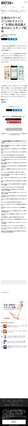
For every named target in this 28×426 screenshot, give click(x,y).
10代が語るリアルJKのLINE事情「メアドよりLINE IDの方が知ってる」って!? (14, 196)
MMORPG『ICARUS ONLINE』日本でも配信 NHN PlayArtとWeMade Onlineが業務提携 (14, 231)
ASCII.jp (7, 405)
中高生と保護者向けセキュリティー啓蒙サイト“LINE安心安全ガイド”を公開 (14, 146)
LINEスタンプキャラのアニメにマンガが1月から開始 (12, 187)
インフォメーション (13, 10)
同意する (14, 422)
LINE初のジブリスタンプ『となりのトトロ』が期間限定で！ (13, 208)
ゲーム (4, 7)
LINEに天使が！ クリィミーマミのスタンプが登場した (13, 225)
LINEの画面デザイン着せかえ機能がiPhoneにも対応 (12, 217)
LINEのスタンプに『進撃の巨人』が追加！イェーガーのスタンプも (13, 214)
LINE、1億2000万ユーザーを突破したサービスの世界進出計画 (13, 149)
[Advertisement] (14, 246)
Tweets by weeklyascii (5, 292)
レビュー (8, 400)
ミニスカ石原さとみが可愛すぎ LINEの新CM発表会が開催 (13, 157)
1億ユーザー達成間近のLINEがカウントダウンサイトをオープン (14, 169)
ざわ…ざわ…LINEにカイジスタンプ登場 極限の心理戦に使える (14, 205)
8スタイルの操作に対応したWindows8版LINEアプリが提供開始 (14, 181)
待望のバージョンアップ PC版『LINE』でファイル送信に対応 (14, 152)
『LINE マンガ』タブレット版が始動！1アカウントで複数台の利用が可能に (13, 211)
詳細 (3, 418)
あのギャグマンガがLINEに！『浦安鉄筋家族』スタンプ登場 (13, 220)
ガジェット (21, 400)
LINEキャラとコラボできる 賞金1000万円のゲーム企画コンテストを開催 (14, 184)
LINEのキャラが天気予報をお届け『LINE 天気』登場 (12, 154)
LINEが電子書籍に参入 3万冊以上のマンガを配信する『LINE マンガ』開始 (12, 190)
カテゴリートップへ (14, 129)
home (4, 10)
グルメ (14, 7)
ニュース (14, 400)
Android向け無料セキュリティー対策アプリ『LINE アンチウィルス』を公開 (13, 175)
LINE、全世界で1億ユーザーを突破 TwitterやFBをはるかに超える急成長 (14, 163)
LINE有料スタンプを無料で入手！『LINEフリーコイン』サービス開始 (13, 223)
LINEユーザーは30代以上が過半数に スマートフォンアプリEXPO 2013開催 (14, 193)
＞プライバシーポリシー (14, 425)
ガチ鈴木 (5, 36)
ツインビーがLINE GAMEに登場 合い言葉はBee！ (11, 202)
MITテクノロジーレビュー (18, 405)
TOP (3, 400)
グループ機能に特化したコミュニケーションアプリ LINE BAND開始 (13, 160)
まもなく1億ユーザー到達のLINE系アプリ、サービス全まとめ (14, 178)
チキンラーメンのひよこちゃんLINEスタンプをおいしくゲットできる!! (13, 228)
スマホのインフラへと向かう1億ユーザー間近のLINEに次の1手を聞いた (14, 166)
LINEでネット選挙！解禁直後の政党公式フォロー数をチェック (13, 199)
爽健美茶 (3, 102)
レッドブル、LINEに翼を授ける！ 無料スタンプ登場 (12, 172)
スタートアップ (23, 7)
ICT (22, 401)
